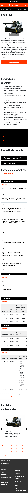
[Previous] (2, 429)
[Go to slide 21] (2, 451)
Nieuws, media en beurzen (19, 477)
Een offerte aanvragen (4, 473)
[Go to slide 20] (24, 448)
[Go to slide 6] (14, 445)
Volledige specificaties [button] (8, 173)
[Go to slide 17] (17, 448)
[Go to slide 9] (22, 445)
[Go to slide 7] (17, 445)
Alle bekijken (5, 456)
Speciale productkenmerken (20, 489)
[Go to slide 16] (14, 448)
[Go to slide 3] (7, 445)
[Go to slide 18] (19, 448)
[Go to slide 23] (7, 451)
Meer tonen (14, 396)
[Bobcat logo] (13, 5)
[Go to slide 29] (22, 451)
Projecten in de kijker (19, 484)
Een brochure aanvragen (10, 140)
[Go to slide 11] (2, 448)
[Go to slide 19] (22, 448)
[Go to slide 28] (19, 451)
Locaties (17, 473)
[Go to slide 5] (12, 445)
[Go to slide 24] (9, 451)
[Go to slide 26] (14, 451)
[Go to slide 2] (4, 445)
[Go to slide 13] (7, 448)
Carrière (17, 471)
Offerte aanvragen (14, 62)
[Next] (26, 429)
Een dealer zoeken (9, 136)
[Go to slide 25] (12, 451)
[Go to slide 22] (4, 451)
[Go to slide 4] (9, 445)
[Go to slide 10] (24, 445)
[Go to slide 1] (2, 445)
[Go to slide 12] (4, 448)
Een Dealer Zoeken (5, 71)
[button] (14, 158)
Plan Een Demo (4, 67)
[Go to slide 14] (9, 448)
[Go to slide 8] (19, 445)
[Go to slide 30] (24, 451)
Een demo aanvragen (6, 480)
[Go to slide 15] (12, 448)
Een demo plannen (9, 144)
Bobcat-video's (19, 481)
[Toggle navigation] (2, 5)
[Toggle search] (25, 5)
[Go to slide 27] (17, 451)
